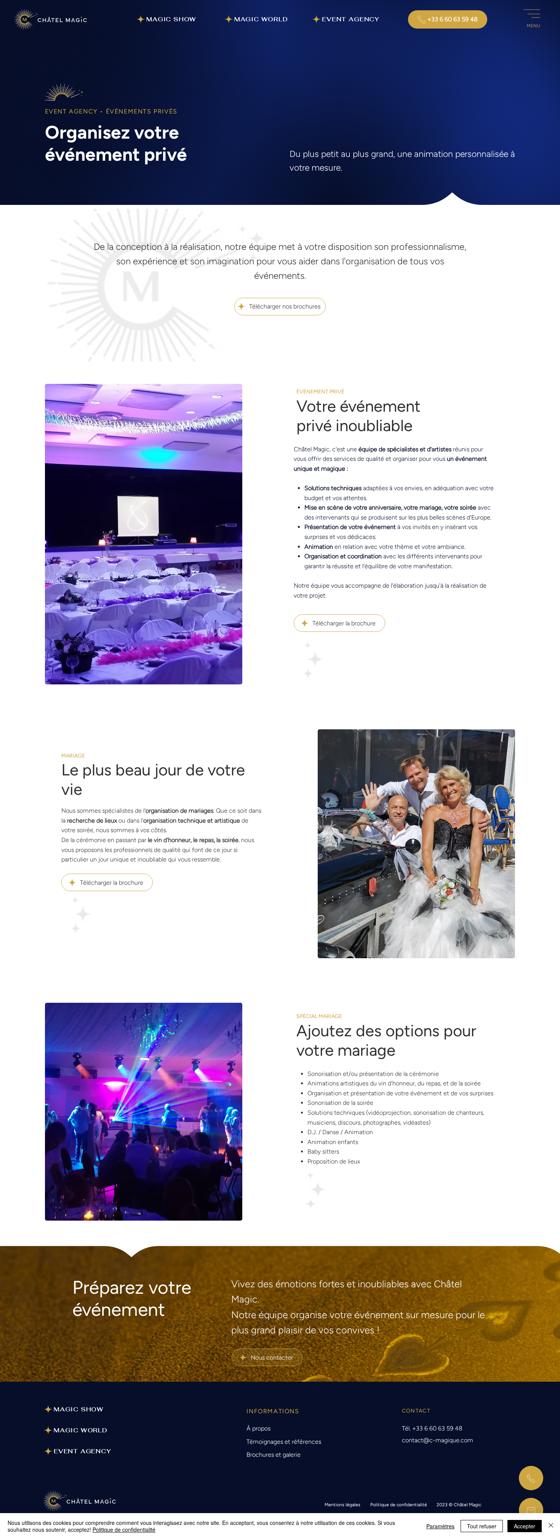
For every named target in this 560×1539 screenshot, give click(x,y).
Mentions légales (342, 1504)
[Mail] (531, 1510)
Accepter (524, 1526)
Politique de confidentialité (398, 1504)
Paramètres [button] (440, 1526)
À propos (258, 1428)
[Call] (531, 1478)
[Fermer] (550, 1526)
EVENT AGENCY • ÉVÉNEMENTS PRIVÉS (111, 111)
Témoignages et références (283, 1441)
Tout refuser (481, 1526)
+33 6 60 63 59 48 (437, 1428)
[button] (532, 19)
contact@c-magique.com (437, 1440)
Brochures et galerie (273, 1454)
